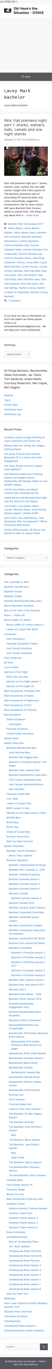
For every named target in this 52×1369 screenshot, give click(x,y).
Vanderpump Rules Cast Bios (25, 1251)
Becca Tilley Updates (20, 855)
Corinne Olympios (28, 241)
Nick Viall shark (29, 283)
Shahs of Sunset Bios (18, 831)
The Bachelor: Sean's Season (25, 1162)
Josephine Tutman (14, 262)
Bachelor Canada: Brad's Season (27, 907)
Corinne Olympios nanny (17, 258)
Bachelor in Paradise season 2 (28, 952)
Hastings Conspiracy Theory (22, 643)
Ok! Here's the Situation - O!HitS (29, 10)
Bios (13, 1135)
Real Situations (12, 714)
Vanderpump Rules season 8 (25, 1289)
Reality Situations (13, 846)
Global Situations (16, 719)
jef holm (8, 662)
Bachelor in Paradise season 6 (28, 975)
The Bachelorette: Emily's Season (27, 1175)
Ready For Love (15, 1194)
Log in (7, 400)
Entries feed (11, 404)
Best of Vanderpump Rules (24, 1241)
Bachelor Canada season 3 (26, 898)
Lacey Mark (32, 262)
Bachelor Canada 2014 (21, 903)
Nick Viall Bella (32, 270)
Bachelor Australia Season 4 (24, 888)
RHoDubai (9, 1298)
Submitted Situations (16, 1316)
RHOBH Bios (13, 817)
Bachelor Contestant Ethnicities (26, 912)
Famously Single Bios (18, 794)
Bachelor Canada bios (16, 586)
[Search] (44, 1347)
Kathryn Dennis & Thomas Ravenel (28, 1208)
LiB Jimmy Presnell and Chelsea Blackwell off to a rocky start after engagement (23, 457)
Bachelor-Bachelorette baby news (23, 601)
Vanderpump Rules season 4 (25, 1274)
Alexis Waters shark (25, 232)
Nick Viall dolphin (27, 275)
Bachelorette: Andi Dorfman (24, 1090)
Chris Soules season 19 (19, 1184)
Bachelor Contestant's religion (25, 925)
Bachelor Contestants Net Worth (27, 938)
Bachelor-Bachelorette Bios (22, 747)
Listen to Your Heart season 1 (25, 1109)
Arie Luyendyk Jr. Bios (16, 582)
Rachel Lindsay (27, 287)
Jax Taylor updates (19, 1246)
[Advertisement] (26, 45)
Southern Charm (16, 1203)
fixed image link (13, 657)
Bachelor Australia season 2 (24, 879)
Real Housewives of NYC (18, 705)
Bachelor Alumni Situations (21, 850)
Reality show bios (14, 743)
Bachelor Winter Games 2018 (25, 999)
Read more (33, 215)
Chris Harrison (17, 1099)
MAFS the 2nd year (17, 676)
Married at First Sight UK (20, 686)
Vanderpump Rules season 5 (25, 1279)
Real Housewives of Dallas (19, 695)
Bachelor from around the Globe (27, 943)
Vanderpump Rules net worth (25, 1255)
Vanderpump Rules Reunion (24, 1260)
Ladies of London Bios (19, 803)
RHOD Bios (13, 822)
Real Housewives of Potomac (20, 710)
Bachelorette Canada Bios (25, 1072)
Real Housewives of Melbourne (21, 700)
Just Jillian (12, 798)
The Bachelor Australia (21, 1122)
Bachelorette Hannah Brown (24, 1077)
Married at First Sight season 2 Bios (26, 813)
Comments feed (13, 409)
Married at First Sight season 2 (24, 681)
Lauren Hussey (29, 266)
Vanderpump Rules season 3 (25, 1270)
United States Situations (20, 733)
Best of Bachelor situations (19, 605)
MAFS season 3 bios (18, 808)
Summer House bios (18, 836)
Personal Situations (17, 728)
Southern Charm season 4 (23, 1222)
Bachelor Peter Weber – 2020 (25, 994)
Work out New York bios (20, 841)
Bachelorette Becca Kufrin (23, 1062)
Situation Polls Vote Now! (18, 1311)
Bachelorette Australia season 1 (26, 1058)
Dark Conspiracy (16, 638)
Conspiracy (10, 634)
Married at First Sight (16, 672)
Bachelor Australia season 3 (24, 884)
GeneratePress (30, 1364)
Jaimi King (38, 258)
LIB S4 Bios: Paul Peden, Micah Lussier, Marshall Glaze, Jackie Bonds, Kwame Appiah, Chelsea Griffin (25, 510)
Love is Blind (11, 667)
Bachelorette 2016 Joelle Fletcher (27, 1053)
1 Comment (14, 300)
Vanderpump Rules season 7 (25, 1284)
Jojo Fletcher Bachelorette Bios (26, 784)
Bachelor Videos (13, 596)
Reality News (11, 738)
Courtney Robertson (20, 1104)
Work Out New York (17, 1293)
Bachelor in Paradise (20, 948)
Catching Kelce (15, 1180)
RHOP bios (13, 827)
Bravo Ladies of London (17, 620)
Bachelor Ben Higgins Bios (23, 757)
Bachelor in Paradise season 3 (28, 957)
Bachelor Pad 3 (17, 989)
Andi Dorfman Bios (19, 752)
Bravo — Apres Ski (14, 615)
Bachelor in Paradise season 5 (28, 970)
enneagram (15, 724)
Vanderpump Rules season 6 (20, 1325)
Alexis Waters (15, 228)
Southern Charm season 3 (23, 1218)
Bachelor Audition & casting (24, 874)
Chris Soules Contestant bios (25, 779)
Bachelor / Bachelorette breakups (27, 865)
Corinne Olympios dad (16, 245)
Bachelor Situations (17, 860)
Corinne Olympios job (30, 253)
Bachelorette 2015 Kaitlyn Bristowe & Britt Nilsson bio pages (26, 1045)
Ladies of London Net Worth (22, 629)
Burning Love (16, 1094)
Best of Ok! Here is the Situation (22, 610)
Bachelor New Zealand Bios (24, 770)
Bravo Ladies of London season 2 (25, 624)
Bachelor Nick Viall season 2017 (25, 224)
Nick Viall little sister (28, 279)
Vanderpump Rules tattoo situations (24, 1330)
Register (8, 395)
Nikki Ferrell (17, 1157)
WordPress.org (12, 414)
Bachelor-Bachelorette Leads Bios (28, 775)
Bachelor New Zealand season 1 (27, 980)
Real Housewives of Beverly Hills (22, 691)
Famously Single (16, 1189)
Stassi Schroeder (16, 1232)
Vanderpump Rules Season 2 (25, 1265)
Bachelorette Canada (20, 1067)
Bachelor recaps (13, 591)
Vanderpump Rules (17, 1237)
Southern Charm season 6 (23, 1227)
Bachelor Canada (18, 893)
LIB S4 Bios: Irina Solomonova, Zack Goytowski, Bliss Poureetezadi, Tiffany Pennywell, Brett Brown (25, 521)
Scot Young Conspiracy (19, 648)
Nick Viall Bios (17, 789)
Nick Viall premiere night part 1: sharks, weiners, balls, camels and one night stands (25, 127)
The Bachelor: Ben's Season (24, 1139)
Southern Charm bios (20, 1213)
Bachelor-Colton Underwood (25, 1020)
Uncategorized (12, 1321)
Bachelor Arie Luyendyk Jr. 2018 (27, 869)
